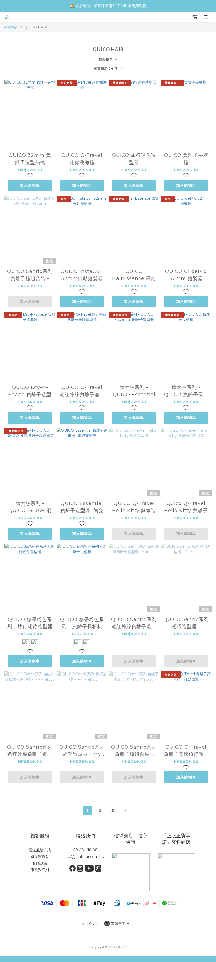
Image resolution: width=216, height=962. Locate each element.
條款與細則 (40, 869)
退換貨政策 (40, 856)
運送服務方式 (40, 850)
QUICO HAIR (35, 27)
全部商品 (11, 27)
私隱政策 (39, 863)
